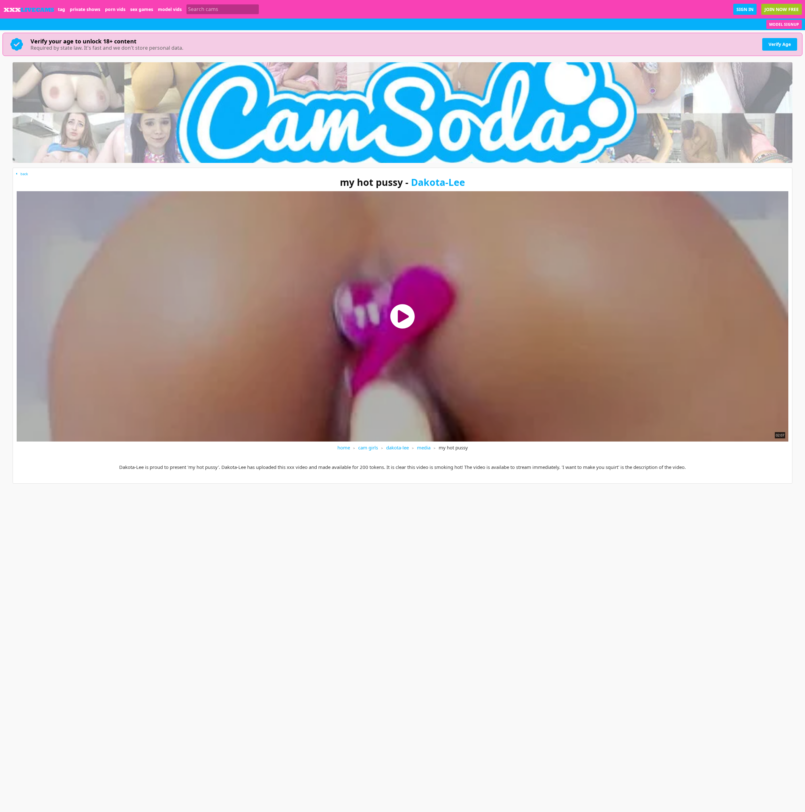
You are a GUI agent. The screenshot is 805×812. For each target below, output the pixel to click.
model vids (170, 9)
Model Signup (784, 24)
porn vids (115, 9)
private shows (85, 9)
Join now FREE (781, 9)
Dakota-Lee (438, 182)
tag (61, 9)
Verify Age (780, 44)
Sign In (744, 9)
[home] (29, 9)
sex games (141, 9)
